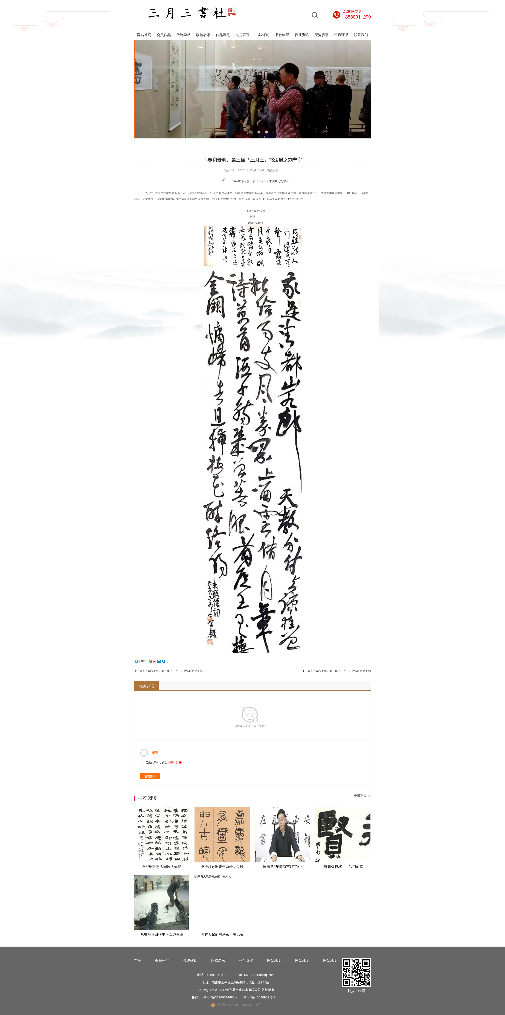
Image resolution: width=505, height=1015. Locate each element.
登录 (171, 762)
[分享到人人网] (163, 661)
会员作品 (164, 34)
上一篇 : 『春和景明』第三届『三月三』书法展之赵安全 (168, 671)
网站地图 (274, 960)
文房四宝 (243, 34)
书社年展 (282, 34)
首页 (137, 960)
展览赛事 (321, 34)
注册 (179, 762)
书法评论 (262, 34)
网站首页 (144, 34)
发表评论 (149, 776)
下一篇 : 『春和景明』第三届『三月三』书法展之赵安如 (336, 671)
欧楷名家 (203, 34)
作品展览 (223, 34)
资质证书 (341, 34)
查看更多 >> (362, 795)
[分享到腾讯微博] (159, 661)
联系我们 (361, 34)
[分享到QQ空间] (150, 661)
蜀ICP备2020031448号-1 (221, 997)
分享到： (143, 661)
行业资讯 (302, 34)
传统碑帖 (183, 34)
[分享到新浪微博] (154, 661)
